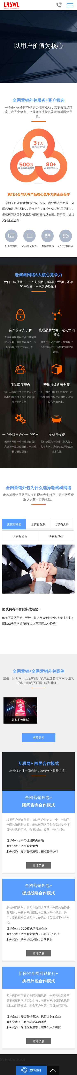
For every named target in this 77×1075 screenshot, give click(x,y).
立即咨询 (35, 1070)
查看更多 (38, 737)
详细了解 (38, 865)
